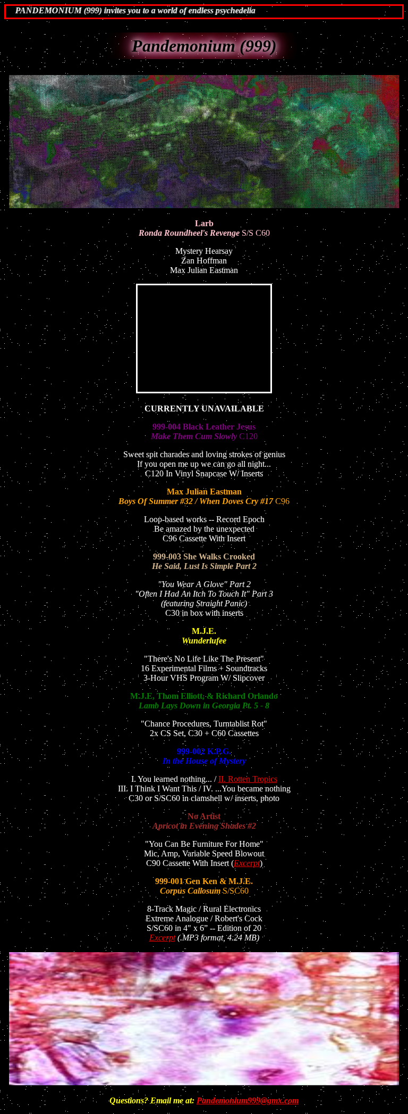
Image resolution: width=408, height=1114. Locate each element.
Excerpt (247, 863)
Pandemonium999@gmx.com (248, 1100)
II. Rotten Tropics (247, 778)
